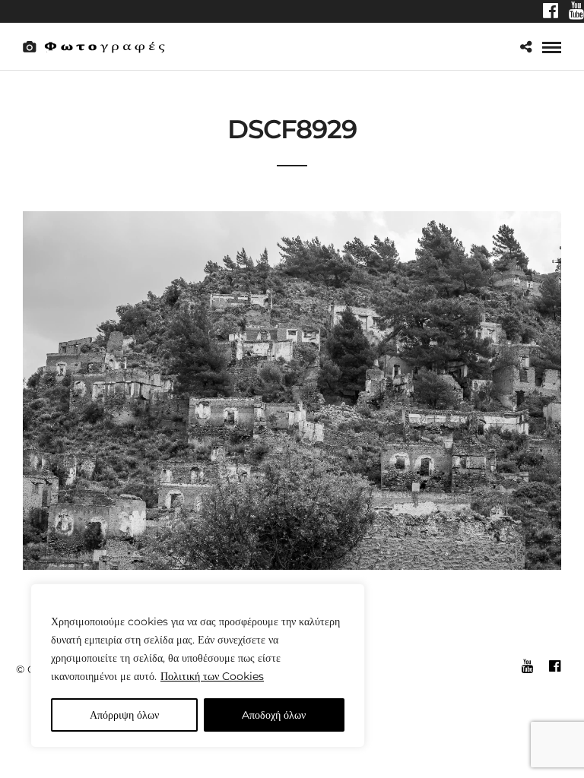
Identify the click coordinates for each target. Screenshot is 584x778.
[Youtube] (576, 12)
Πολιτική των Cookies (212, 676)
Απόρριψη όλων (124, 715)
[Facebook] (550, 12)
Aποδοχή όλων (274, 715)
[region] (197, 666)
